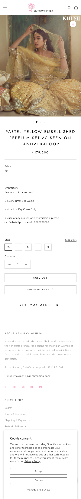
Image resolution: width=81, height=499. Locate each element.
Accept (39, 471)
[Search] (69, 7)
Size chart (70, 239)
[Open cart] (76, 7)
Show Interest (39, 289)
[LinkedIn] (40, 387)
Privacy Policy (32, 461)
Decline (38, 480)
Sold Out (40, 278)
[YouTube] (32, 387)
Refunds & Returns (16, 426)
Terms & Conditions (16, 414)
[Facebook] (6, 387)
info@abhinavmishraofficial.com (31, 376)
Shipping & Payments (17, 420)
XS (8, 247)
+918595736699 (39, 222)
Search (8, 408)
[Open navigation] (5, 7)
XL (48, 247)
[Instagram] (14, 387)
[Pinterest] (23, 387)
